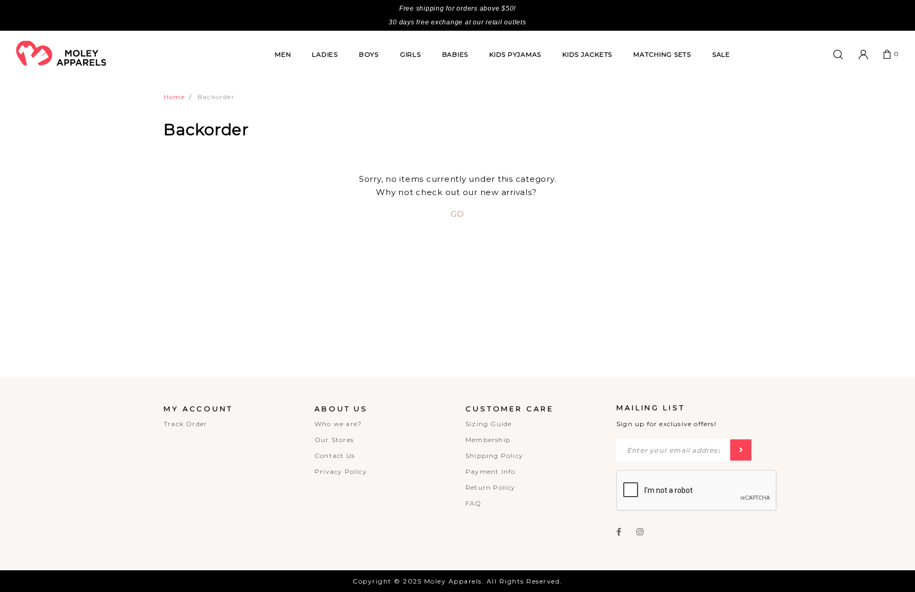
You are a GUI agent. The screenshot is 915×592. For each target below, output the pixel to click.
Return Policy (490, 487)
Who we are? (338, 424)
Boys (369, 54)
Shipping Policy (494, 456)
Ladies (325, 54)
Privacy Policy (341, 471)
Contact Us (335, 456)
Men (283, 54)
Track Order (185, 424)
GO (457, 214)
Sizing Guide (488, 424)
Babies (455, 54)
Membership (487, 440)
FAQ (473, 503)
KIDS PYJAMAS (515, 54)
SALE (721, 54)
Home (174, 97)
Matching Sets (662, 54)
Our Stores (334, 440)
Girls (410, 54)
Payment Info (490, 471)
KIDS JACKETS (587, 54)
